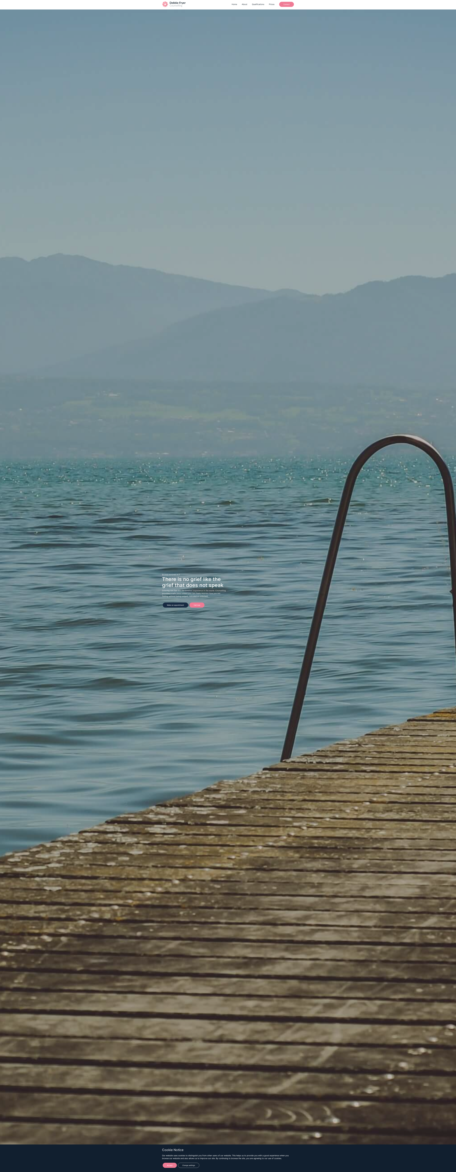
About (244, 4)
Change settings (188, 1165)
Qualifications (258, 4)
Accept (170, 1165)
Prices (271, 4)
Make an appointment (175, 605)
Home (234, 4)
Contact (286, 4)
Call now (197, 605)
